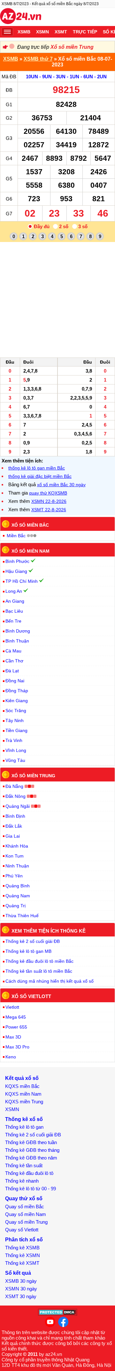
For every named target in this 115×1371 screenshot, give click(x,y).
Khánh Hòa (16, 846)
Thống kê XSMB (22, 1247)
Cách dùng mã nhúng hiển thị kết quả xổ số (49, 981)
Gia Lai (12, 836)
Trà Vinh (13, 740)
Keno (10, 1056)
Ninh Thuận (17, 865)
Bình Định (15, 816)
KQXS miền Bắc (22, 1086)
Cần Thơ (14, 660)
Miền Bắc (16, 535)
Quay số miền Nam (25, 1214)
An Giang (14, 601)
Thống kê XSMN (22, 1255)
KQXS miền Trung (24, 1101)
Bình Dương (17, 631)
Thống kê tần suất (23, 1165)
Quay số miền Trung (26, 1222)
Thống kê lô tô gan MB (28, 951)
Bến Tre (13, 621)
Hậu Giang (16, 571)
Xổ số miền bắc (30, 525)
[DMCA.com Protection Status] (57, 1314)
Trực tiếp (85, 31)
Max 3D (13, 1036)
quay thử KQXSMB (48, 493)
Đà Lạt (12, 670)
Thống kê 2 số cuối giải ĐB (32, 941)
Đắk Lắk (13, 826)
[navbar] (7, 32)
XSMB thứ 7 (38, 59)
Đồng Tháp (16, 690)
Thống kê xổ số (24, 1119)
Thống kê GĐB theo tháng (32, 1150)
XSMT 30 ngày (20, 1296)
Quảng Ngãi (17, 806)
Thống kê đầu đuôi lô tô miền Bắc (39, 961)
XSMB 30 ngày (21, 1281)
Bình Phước (17, 561)
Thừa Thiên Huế (22, 915)
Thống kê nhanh (22, 1181)
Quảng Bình (17, 885)
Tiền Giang (16, 730)
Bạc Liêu (14, 611)
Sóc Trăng (15, 710)
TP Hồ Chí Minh (21, 581)
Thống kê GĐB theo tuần (31, 1142)
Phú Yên (14, 875)
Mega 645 (15, 1017)
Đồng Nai (14, 680)
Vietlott (12, 1007)
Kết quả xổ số (22, 1078)
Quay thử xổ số (23, 1198)
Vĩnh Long (15, 750)
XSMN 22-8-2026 (48, 501)
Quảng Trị (15, 905)
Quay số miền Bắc (24, 1206)
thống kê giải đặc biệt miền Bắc (40, 476)
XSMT (61, 31)
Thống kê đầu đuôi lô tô (29, 1173)
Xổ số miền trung (33, 775)
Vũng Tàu (15, 760)
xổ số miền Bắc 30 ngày (61, 484)
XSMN (42, 31)
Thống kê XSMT (22, 1263)
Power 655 (16, 1027)
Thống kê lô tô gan (24, 1127)
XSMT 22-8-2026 (48, 509)
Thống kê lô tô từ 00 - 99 (30, 1188)
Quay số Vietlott (21, 1229)
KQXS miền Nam (23, 1094)
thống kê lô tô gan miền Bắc (36, 467)
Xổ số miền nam (31, 550)
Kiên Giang (16, 700)
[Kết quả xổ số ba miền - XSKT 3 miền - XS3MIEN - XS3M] (20, 17)
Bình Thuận (17, 640)
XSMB (24, 31)
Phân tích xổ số (24, 1239)
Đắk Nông (15, 796)
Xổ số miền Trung (72, 47)
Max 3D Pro (17, 1046)
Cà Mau (13, 650)
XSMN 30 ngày (21, 1288)
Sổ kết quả (18, 1273)
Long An (13, 591)
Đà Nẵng (14, 786)
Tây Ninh (14, 720)
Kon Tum (14, 855)
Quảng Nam (17, 895)
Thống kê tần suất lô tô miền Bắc (38, 971)
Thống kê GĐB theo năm (31, 1157)
